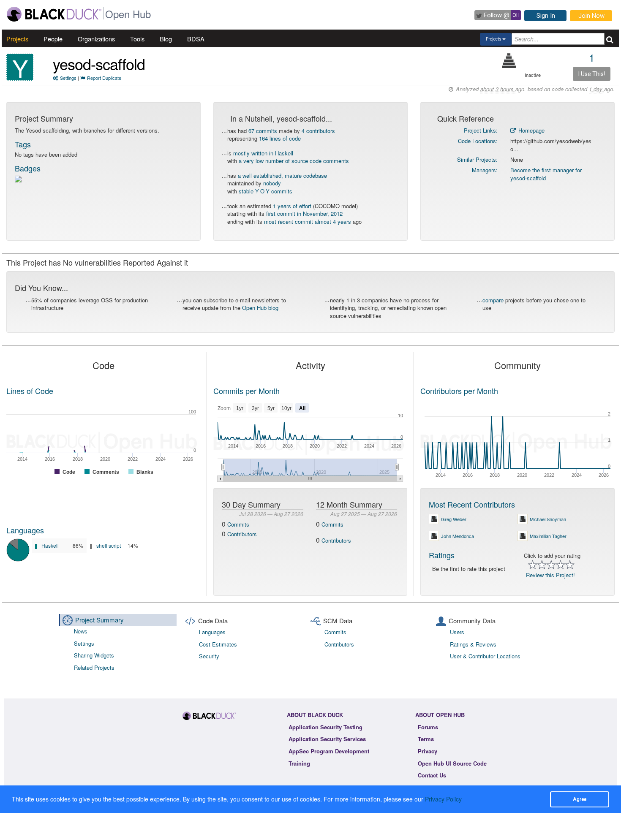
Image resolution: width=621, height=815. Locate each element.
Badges (28, 168)
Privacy (427, 751)
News (80, 631)
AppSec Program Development (329, 751)
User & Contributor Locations (485, 656)
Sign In (546, 15)
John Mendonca (457, 535)
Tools (137, 38)
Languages (25, 529)
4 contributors (318, 131)
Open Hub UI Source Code (452, 763)
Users (457, 632)
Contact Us (432, 775)
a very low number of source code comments (294, 161)
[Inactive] (509, 60)
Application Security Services (327, 739)
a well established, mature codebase (282, 175)
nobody (272, 183)
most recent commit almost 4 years (307, 221)
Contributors (242, 534)
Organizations (96, 38)
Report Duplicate (104, 77)
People (53, 38)
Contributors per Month (459, 390)
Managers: (485, 170)
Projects (17, 38)
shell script (108, 545)
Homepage (531, 130)
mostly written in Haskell (263, 153)
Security (209, 656)
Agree (579, 799)
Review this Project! (550, 575)
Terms (426, 739)
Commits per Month (246, 390)
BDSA (195, 38)
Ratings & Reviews (473, 644)
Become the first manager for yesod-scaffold (546, 174)
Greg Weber (453, 519)
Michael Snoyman (548, 519)
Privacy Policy (443, 799)
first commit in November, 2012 (304, 213)
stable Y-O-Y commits (265, 191)
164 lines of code (280, 138)
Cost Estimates (218, 644)
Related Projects (94, 667)
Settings (68, 77)
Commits (238, 524)
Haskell (50, 545)
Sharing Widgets (94, 655)
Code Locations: (478, 141)
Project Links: (481, 130)
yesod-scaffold (99, 63)
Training (299, 763)
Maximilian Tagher (548, 535)
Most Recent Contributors (472, 504)
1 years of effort (292, 206)
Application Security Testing (325, 727)
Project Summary (99, 619)
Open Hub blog (260, 308)
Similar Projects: (477, 159)
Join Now (591, 15)
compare (493, 300)
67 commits (262, 131)
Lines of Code (29, 390)
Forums (428, 727)
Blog (166, 38)
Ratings (442, 554)
